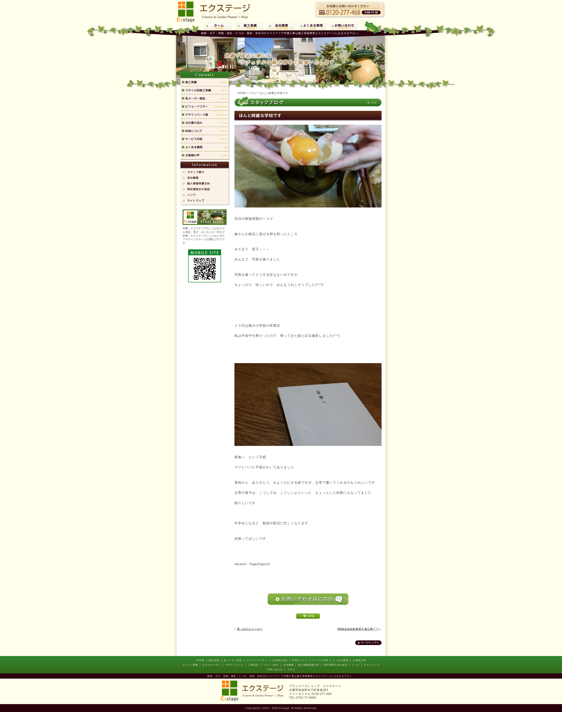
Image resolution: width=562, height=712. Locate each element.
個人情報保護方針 (308, 664)
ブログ (291, 669)
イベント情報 (190, 664)
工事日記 (253, 664)
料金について (300, 660)
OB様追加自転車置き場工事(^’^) (358, 629)
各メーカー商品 (233, 660)
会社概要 (288, 664)
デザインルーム (234, 664)
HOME (200, 660)
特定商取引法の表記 (335, 664)
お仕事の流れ (280, 660)
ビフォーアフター (257, 660)
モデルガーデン (211, 664)
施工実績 (214, 660)
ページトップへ (370, 642)
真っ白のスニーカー (250, 629)
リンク (356, 664)
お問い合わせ (275, 669)
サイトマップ (372, 664)
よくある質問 (340, 660)
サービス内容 (320, 660)
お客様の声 (359, 660)
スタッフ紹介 (271, 664)
